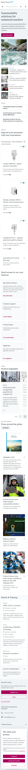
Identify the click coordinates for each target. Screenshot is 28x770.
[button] (14, 107)
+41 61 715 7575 (8, 713)
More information (5, 701)
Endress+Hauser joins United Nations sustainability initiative (11, 501)
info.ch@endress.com (9, 717)
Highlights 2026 (9, 457)
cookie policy (22, 751)
